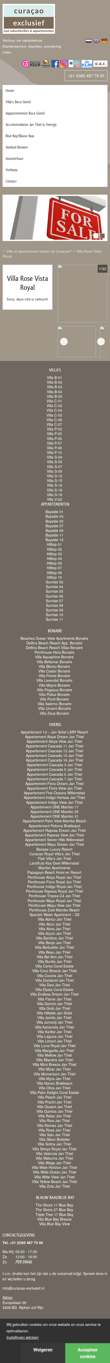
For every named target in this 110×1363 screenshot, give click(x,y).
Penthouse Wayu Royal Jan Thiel (54, 900)
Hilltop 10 (54, 577)
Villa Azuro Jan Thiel (54, 933)
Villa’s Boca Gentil (18, 101)
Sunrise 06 (54, 596)
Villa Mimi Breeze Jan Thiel (54, 1064)
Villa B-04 (54, 391)
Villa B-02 (54, 382)
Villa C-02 (54, 405)
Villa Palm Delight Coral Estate (54, 1092)
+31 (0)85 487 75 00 (86, 76)
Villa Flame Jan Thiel (54, 999)
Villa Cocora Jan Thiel (54, 975)
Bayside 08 (54, 530)
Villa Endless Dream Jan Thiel (54, 994)
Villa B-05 (54, 396)
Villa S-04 (54, 457)
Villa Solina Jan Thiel (54, 1143)
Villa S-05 (54, 461)
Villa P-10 (54, 452)
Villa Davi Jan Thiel (54, 984)
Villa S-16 (54, 485)
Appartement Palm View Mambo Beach (54, 820)
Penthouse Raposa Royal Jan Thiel (54, 891)
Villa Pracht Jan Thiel (54, 1102)
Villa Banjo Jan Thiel (54, 942)
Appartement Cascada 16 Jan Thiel (54, 760)
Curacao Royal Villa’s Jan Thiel (54, 853)
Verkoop (11, 169)
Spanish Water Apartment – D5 (54, 914)
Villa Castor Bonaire (54, 671)
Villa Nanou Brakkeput (54, 1083)
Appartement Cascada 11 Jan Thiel (54, 745)
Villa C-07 (54, 424)
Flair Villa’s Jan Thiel (54, 858)
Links (7, 52)
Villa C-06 (54, 419)
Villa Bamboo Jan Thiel (54, 938)
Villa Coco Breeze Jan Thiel (54, 970)
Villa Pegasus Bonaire (54, 689)
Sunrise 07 (54, 600)
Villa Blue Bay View (54, 1223)
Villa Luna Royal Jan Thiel (54, 1045)
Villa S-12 (54, 475)
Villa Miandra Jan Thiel (54, 1059)
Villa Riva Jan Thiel (54, 1120)
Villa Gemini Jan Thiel (54, 1003)
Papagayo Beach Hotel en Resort (54, 872)
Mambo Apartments (54, 867)
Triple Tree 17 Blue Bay (54, 1214)
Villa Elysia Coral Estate (54, 989)
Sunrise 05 (54, 591)
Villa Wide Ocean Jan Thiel (54, 1172)
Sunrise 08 (54, 605)
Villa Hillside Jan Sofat (54, 1012)
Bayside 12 (54, 539)
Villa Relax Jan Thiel (54, 1115)
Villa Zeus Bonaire (54, 713)
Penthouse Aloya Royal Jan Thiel (54, 877)
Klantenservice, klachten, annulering (32, 46)
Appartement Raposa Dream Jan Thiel (54, 830)
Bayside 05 (54, 521)
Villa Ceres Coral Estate (54, 966)
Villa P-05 (54, 433)
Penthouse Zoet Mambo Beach (54, 909)
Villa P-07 (54, 443)
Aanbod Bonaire (17, 147)
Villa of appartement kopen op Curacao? (39, 251)
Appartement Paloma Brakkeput (54, 825)
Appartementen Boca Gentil (25, 113)
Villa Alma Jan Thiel (54, 928)
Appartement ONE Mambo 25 (54, 811)
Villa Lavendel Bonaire (54, 680)
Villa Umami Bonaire (54, 708)
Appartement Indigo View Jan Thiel (54, 802)
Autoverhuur (15, 158)
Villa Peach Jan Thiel (54, 1097)
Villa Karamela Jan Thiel (54, 1027)
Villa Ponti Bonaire (54, 699)
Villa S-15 (54, 480)
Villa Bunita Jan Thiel (54, 961)
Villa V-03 (54, 499)
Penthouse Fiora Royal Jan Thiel (54, 881)
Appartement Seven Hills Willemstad (54, 839)
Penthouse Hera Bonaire (54, 652)
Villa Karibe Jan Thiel (54, 1031)
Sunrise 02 (54, 581)
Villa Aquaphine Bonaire (54, 656)
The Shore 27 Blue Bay (54, 1209)
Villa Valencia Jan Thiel (54, 1153)
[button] (95, 235)
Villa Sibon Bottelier (54, 1139)
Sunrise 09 (54, 610)
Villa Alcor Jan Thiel (54, 924)
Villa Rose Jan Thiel (54, 1130)
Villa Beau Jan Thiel (54, 952)
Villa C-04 (54, 410)
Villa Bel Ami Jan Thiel (54, 956)
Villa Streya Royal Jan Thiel (54, 1148)
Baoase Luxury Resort (54, 849)
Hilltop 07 (54, 567)
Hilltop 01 (54, 544)
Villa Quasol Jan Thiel (54, 1106)
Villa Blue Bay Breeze (54, 1219)
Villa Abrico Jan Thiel (54, 919)
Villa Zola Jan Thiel (54, 1186)
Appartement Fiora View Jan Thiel (54, 788)
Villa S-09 (54, 471)
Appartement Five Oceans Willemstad (54, 792)
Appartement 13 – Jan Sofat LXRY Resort (54, 732)
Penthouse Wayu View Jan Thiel (54, 905)
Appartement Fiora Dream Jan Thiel (54, 783)
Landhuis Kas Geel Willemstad (54, 863)
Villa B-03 (54, 386)
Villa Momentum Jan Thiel (54, 1073)
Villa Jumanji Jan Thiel (54, 1022)
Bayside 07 (54, 525)
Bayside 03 (54, 516)
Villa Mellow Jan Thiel (54, 1055)
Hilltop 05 (54, 563)
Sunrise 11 (54, 619)
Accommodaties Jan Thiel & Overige (31, 124)
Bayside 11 (54, 535)
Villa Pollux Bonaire (54, 694)
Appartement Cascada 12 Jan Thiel (54, 750)
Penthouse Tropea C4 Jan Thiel (54, 895)
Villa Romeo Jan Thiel (54, 1125)
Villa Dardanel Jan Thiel (54, 980)
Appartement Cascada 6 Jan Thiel (54, 774)
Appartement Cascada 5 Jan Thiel (54, 769)
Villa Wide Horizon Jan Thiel (54, 1167)
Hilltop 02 (54, 549)
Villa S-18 (54, 490)
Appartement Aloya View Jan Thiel (54, 741)
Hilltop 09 (54, 572)
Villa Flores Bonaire (54, 675)
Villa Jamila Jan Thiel (54, 1017)
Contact (11, 181)
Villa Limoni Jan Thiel (54, 1040)
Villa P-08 (54, 447)
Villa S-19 (54, 494)
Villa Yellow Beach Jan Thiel (54, 1181)
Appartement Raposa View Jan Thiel (54, 835)
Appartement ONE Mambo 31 (54, 816)
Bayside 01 (54, 511)
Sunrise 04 (54, 586)
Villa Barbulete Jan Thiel (54, 947)
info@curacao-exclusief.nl (23, 1288)
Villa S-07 (54, 466)
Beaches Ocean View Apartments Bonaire (54, 638)
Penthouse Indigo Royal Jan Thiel (54, 886)
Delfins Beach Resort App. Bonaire (54, 642)
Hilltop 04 (54, 558)
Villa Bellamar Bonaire (54, 661)
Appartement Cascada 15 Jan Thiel (54, 755)
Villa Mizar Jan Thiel (54, 1069)
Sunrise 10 (54, 614)
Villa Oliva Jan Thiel (54, 1087)
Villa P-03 (54, 429)
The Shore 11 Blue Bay (54, 1204)
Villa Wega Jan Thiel (54, 1162)
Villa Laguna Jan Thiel (54, 1036)
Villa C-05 (54, 415)
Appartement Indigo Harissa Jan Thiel (54, 797)
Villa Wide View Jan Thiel (54, 1176)
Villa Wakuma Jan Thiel (54, 1158)
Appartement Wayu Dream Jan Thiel (54, 844)
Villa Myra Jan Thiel (54, 1078)
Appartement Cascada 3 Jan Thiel (54, 764)
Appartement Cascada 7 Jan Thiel (54, 778)
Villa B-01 (54, 377)
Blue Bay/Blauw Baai (20, 135)
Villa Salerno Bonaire (54, 703)
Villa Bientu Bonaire (54, 666)
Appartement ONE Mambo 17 (54, 806)
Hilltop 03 (54, 553)
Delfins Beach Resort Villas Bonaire (54, 647)
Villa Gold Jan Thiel (54, 1008)
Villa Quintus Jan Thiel (54, 1111)
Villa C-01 (54, 400)
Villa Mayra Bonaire (54, 685)
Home (10, 90)
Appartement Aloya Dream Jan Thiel (54, 736)
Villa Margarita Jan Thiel (54, 1050)
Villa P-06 (54, 438)
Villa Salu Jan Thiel (54, 1134)
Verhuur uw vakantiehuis (22, 40)
